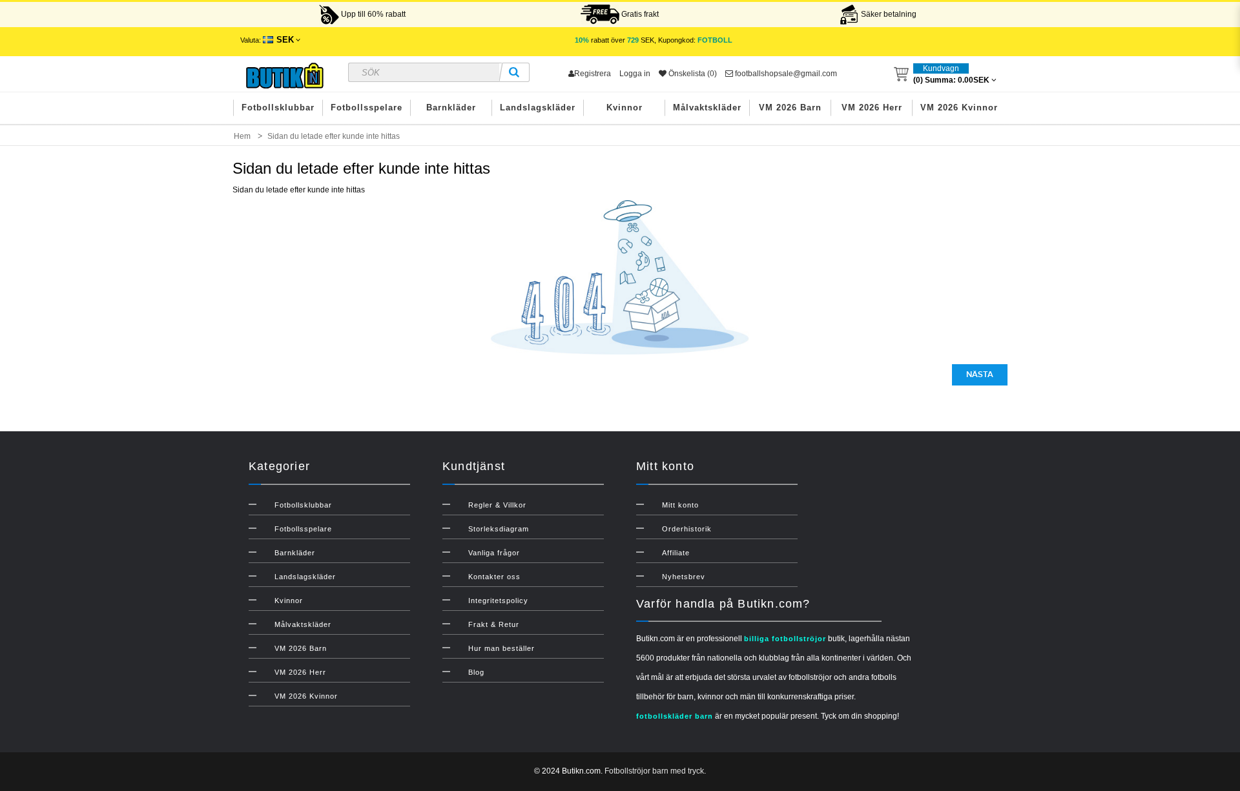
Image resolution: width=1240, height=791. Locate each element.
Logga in (634, 73)
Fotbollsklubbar (278, 107)
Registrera (592, 73)
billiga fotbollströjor (785, 638)
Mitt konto (680, 505)
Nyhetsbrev (683, 576)
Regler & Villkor (497, 505)
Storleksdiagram (498, 529)
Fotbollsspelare (366, 107)
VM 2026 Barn (790, 107)
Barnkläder (451, 107)
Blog (476, 672)
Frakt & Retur (493, 624)
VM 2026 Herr (872, 107)
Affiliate (676, 553)
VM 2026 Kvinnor (959, 107)
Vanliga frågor (494, 553)
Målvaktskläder (707, 107)
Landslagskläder (537, 107)
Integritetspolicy (498, 600)
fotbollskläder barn (674, 716)
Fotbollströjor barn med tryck (654, 771)
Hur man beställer (501, 648)
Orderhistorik (687, 529)
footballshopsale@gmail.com (785, 73)
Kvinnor (624, 107)
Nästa (979, 374)
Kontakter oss (494, 576)
